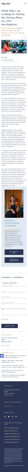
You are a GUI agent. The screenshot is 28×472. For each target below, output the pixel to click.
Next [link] (26, 37)
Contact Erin (9, 326)
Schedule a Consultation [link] (14, 260)
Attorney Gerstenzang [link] (11, 230)
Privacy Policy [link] (4, 319)
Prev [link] (22, 37)
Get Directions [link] (8, 395)
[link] (2, 356)
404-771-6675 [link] (5, 345)
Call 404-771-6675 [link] (14, 252)
